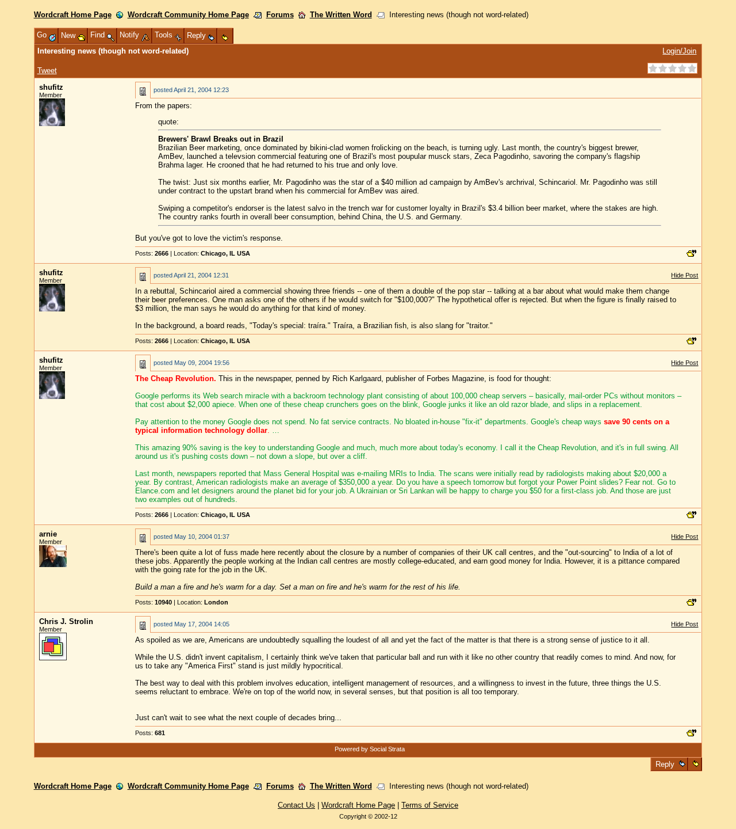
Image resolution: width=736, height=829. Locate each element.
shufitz (51, 87)
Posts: (151, 253)
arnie (48, 534)
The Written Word (341, 14)
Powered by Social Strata (370, 749)
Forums (280, 14)
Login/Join (679, 51)
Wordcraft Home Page (73, 14)
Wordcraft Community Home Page (188, 14)
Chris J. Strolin (66, 621)
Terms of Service (429, 805)
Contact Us (296, 805)
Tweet (47, 70)
